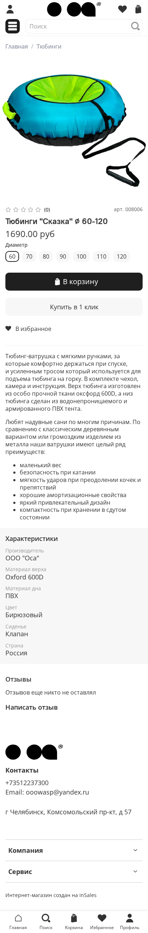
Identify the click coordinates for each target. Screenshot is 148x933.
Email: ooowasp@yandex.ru (47, 792)
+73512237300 (26, 782)
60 (12, 256)
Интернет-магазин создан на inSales (51, 895)
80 (46, 256)
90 (63, 256)
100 (81, 256)
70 (29, 256)
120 (121, 256)
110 (101, 256)
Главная (16, 46)
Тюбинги (49, 46)
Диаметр (16, 245)
